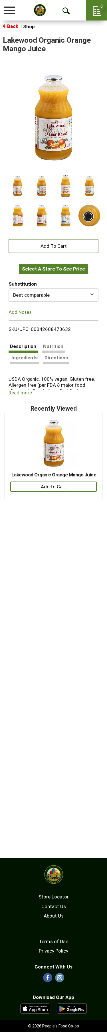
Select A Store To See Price (53, 269)
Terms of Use (53, 941)
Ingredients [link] (24, 358)
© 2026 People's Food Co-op (53, 1026)
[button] (18, 186)
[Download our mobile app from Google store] (72, 1008)
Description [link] (23, 346)
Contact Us (53, 906)
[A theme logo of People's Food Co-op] (40, 10)
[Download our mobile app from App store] (35, 1008)
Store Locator (54, 897)
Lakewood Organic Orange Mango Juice (53, 475)
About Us (54, 916)
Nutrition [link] (53, 346)
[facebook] (47, 979)
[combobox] (53, 295)
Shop (29, 26)
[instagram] (59, 979)
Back (12, 26)
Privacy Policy (53, 951)
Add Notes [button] (20, 312)
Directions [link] (56, 358)
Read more (20, 393)
